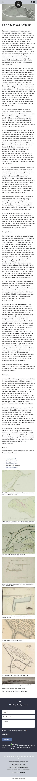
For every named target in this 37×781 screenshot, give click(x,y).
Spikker (22, 779)
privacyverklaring (21, 730)
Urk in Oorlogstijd (18, 764)
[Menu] (3, 2)
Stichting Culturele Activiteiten (18, 770)
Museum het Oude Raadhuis (18, 767)
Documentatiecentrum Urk (18, 762)
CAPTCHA (5, 734)
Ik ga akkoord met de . (15, 730)
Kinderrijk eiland (11, 459)
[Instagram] (34, 2)
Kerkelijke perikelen (12, 463)
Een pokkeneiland (11, 461)
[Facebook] (32, 2)
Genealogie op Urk (18, 772)
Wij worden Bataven (12, 467)
